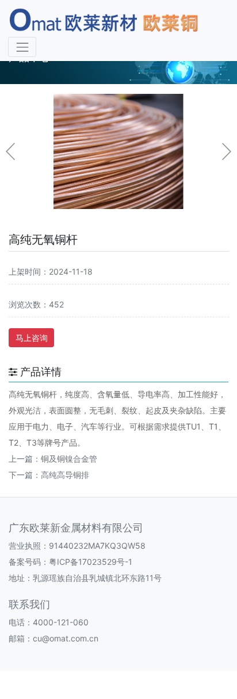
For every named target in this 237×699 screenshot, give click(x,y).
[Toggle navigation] (22, 47)
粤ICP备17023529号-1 (90, 562)
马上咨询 (32, 338)
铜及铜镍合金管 (69, 459)
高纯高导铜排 (65, 475)
